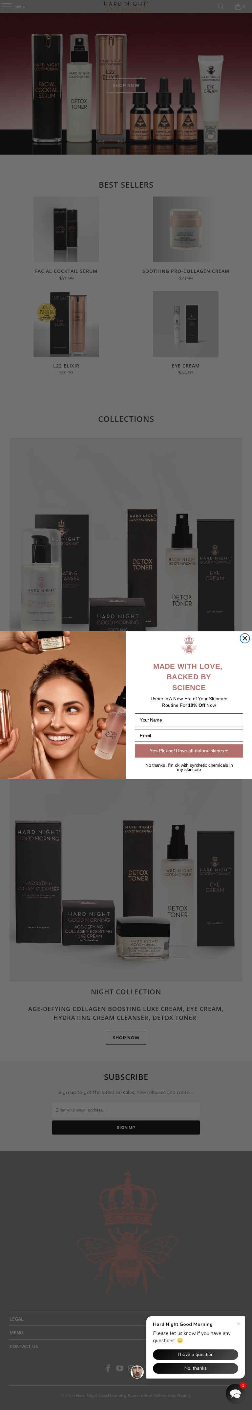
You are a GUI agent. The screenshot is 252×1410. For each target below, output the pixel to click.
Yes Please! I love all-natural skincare (189, 750)
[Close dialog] (245, 638)
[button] (235, 1393)
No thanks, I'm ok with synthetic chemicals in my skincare (189, 767)
